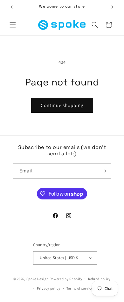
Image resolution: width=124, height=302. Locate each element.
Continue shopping (62, 105)
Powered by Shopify (66, 278)
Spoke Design (37, 278)
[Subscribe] (104, 171)
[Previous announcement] (12, 7)
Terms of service (79, 288)
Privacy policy (48, 288)
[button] (13, 25)
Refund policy (99, 279)
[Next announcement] (112, 7)
